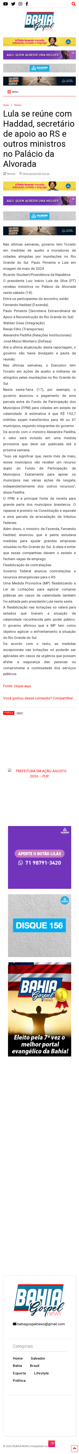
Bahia (17, 1366)
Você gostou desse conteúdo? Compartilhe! (38, 698)
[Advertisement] (39, 1229)
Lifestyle (41, 1373)
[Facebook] (26, 4)
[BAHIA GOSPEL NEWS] (39, 30)
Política (19, 1380)
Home (18, 1358)
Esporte (19, 1373)
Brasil (34, 1366)
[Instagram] (20, 4)
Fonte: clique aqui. (17, 686)
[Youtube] (5, 4)
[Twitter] (13, 4)
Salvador (38, 1358)
